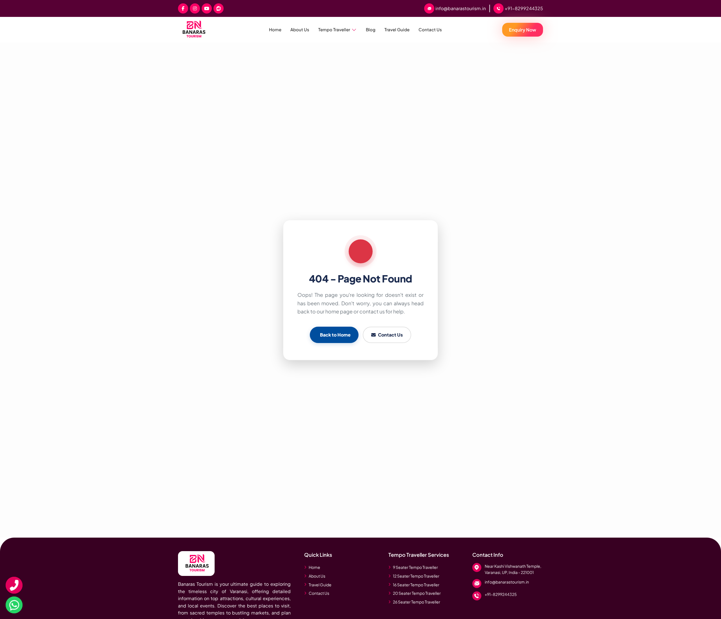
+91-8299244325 (501, 594)
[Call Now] (14, 585)
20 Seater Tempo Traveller (417, 593)
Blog (370, 29)
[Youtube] (207, 8)
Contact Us (430, 29)
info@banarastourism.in (507, 581)
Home (275, 29)
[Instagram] (195, 8)
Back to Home (335, 335)
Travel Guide (397, 29)
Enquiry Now (522, 30)
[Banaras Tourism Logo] (196, 563)
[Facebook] (183, 8)
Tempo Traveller (334, 29)
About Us (299, 29)
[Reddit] (218, 8)
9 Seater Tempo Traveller (415, 567)
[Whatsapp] (14, 604)
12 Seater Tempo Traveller (416, 575)
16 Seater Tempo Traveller (416, 584)
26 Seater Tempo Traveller (416, 601)
